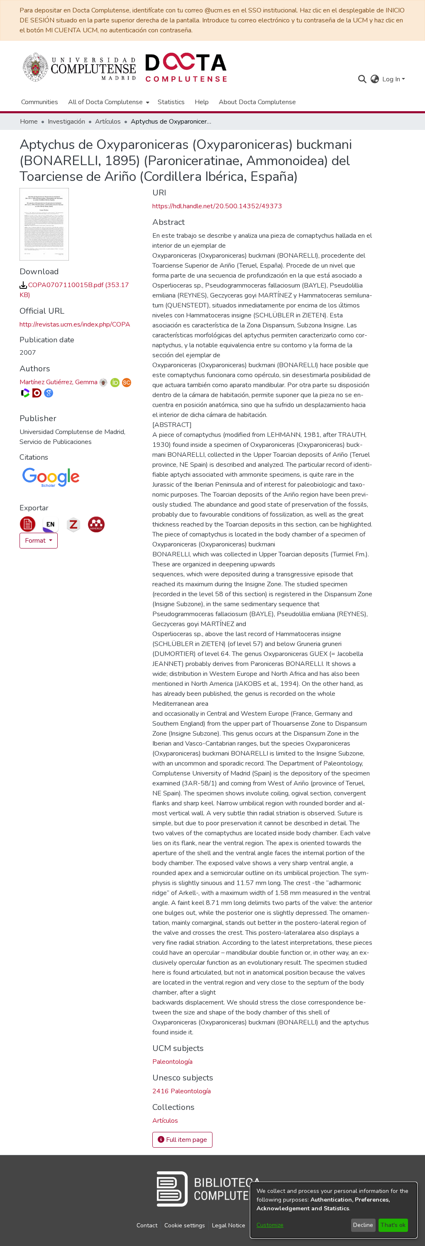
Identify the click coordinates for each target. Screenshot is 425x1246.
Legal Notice (228, 1225)
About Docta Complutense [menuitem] (257, 102)
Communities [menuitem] (39, 102)
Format (36, 540)
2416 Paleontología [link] (181, 1091)
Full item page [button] (185, 1139)
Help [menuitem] (202, 102)
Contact (147, 1225)
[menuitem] (107, 102)
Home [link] (29, 121)
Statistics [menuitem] (171, 102)
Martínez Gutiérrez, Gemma (59, 382)
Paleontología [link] (172, 1061)
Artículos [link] (108, 121)
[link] (165, 1120)
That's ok (393, 1225)
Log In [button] (392, 79)
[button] (362, 79)
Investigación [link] (66, 121)
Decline (363, 1225)
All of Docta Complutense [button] (105, 102)
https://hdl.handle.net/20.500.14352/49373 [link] (217, 206)
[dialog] (334, 1210)
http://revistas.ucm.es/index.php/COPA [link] (75, 324)
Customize (269, 1225)
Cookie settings (184, 1225)
